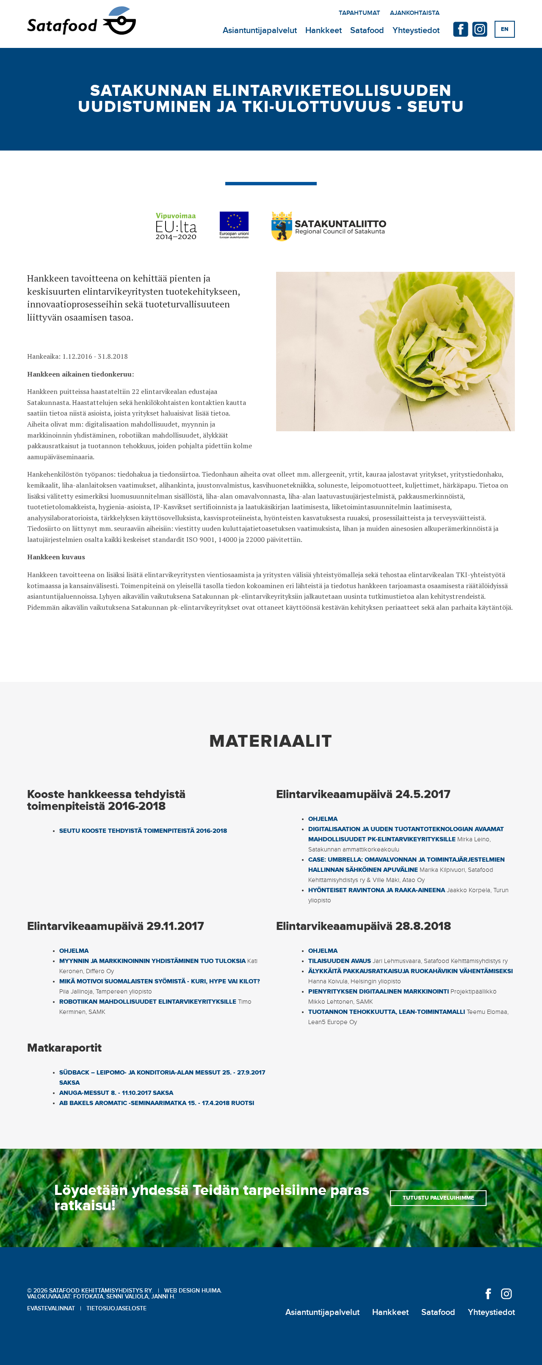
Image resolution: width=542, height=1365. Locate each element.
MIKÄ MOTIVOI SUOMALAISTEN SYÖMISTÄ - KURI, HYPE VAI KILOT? (159, 981)
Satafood (367, 30)
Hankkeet (323, 30)
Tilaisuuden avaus (339, 961)
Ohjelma (322, 819)
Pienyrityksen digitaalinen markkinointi (378, 992)
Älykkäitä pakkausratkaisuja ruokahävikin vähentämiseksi (410, 971)
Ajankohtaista (415, 13)
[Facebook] (460, 29)
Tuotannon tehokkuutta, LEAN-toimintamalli (386, 1012)
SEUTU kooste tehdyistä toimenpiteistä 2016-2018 (143, 831)
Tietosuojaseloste (116, 1309)
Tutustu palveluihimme (438, 1198)
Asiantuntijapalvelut (260, 30)
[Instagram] (479, 29)
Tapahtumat (359, 13)
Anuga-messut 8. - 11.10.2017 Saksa (116, 1093)
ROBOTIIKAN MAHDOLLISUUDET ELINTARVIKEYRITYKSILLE (147, 1002)
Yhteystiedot (416, 30)
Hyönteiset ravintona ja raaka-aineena (376, 890)
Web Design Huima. (193, 1291)
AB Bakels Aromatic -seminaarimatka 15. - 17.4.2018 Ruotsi (156, 1103)
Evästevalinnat (51, 1309)
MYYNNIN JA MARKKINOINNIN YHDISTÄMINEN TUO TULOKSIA (152, 961)
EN (505, 29)
